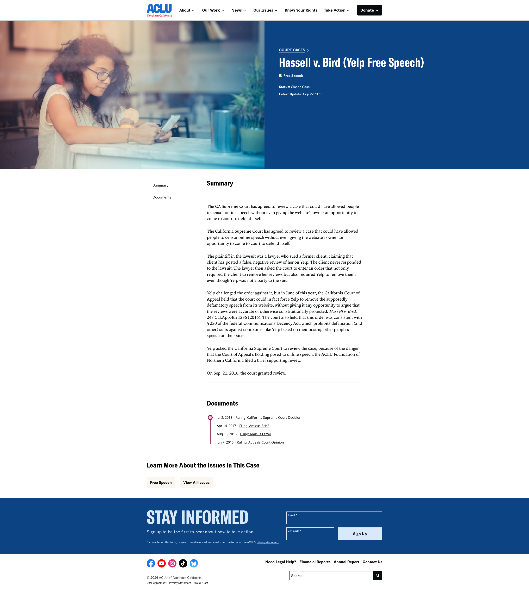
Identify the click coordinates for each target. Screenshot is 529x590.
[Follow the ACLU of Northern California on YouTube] (161, 564)
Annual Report (346, 561)
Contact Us (372, 561)
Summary (160, 185)
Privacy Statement (180, 582)
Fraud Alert (201, 582)
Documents (162, 197)
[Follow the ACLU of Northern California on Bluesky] (194, 564)
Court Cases (292, 50)
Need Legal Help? (280, 561)
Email (292, 515)
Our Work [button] (211, 10)
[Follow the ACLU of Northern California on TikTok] (183, 564)
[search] (377, 575)
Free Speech (293, 75)
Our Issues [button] (263, 10)
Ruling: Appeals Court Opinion (260, 442)
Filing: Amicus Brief (254, 425)
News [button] (236, 10)
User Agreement (157, 582)
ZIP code (294, 531)
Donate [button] (367, 10)
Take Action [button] (335, 10)
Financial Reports (314, 561)
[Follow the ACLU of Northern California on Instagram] (172, 564)
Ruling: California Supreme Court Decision (268, 417)
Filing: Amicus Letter (255, 434)
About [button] (185, 10)
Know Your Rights (301, 10)
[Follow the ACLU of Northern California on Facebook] (151, 564)
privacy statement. (268, 542)
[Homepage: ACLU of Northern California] (161, 10)
